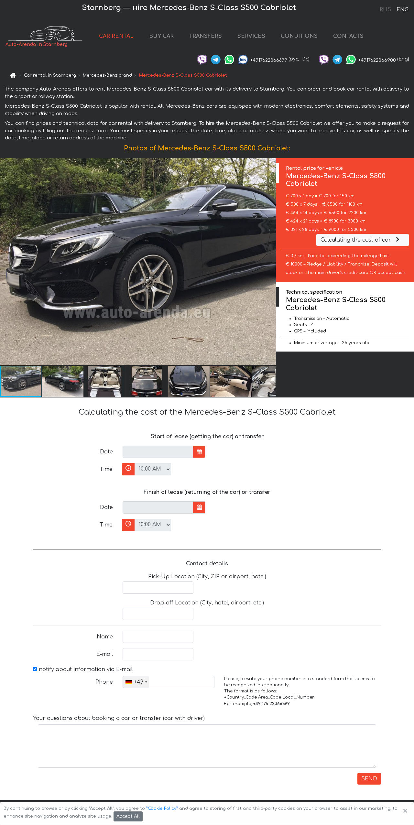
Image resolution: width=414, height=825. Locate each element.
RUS (385, 10)
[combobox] (136, 682)
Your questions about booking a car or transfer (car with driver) (119, 718)
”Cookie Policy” (162, 808)
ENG (402, 10)
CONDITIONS (299, 36)
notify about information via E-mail (85, 669)
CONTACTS (348, 36)
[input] (158, 452)
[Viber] (202, 59)
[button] (63, 381)
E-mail (104, 654)
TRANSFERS (205, 36)
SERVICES (251, 36)
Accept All (128, 816)
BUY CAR (161, 36)
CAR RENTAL (116, 36)
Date (106, 452)
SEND (369, 779)
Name (105, 637)
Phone (104, 682)
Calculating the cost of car (357, 240)
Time (106, 469)
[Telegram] (216, 59)
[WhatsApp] (229, 59)
